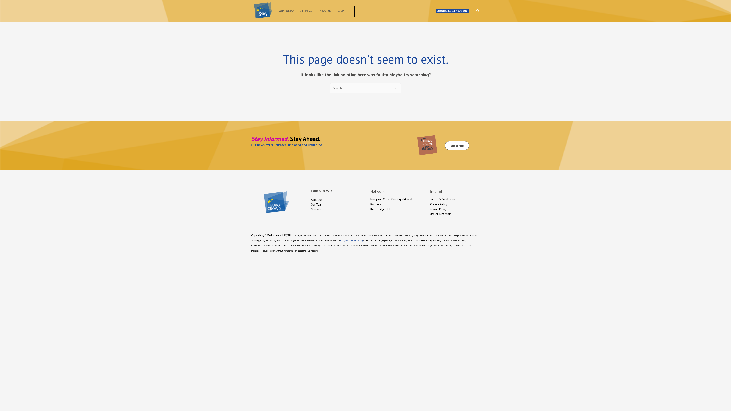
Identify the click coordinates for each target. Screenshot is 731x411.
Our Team (317, 204)
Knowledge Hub (380, 209)
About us (325, 11)
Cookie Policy (438, 209)
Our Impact (307, 11)
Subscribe (457, 145)
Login (341, 11)
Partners (375, 204)
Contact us (318, 209)
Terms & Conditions (442, 199)
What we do (286, 11)
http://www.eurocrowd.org (351, 240)
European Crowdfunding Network (391, 199)
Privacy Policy (438, 204)
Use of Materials (440, 214)
